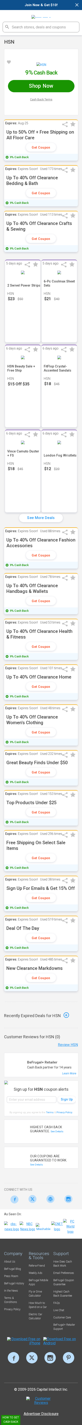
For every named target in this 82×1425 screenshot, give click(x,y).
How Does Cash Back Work (62, 1263)
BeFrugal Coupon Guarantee (63, 1282)
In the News (11, 1290)
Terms (50, 1112)
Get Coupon (41, 147)
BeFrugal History (14, 1283)
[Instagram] (67, 1199)
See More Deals (41, 518)
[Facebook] (13, 1199)
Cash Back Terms (41, 99)
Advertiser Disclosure (41, 1414)
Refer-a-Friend (37, 1265)
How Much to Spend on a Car (38, 1305)
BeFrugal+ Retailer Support (64, 1326)
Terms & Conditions (10, 1300)
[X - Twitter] (31, 1199)
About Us (9, 1261)
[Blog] (49, 1199)
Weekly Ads (35, 1273)
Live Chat (58, 1310)
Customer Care (62, 1317)
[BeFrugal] (41, 15)
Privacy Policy (64, 1112)
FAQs (56, 1303)
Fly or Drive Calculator (35, 1293)
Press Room (11, 1276)
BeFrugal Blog (12, 1268)
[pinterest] (68, 1357)
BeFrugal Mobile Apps (38, 1282)
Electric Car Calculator (35, 1316)
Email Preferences (63, 1273)
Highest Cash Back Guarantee (62, 1293)
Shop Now (41, 86)
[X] (32, 1357)
